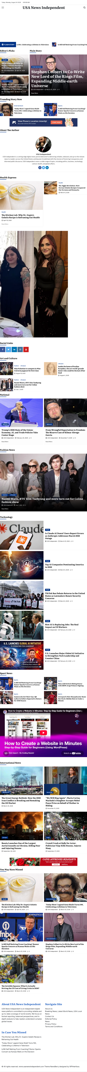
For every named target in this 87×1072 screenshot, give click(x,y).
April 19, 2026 (21, 70)
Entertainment (7, 81)
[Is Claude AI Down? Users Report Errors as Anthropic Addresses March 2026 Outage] (22, 535)
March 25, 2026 (21, 91)
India (48, 837)
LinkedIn (47, 167)
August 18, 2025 (20, 373)
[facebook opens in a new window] (2, 349)
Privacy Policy (50, 1024)
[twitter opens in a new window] (8, 349)
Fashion (16, 365)
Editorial (60, 105)
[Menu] (3, 7)
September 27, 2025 (53, 851)
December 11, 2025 (66, 438)
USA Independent (8, 70)
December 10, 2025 (53, 808)
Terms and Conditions (53, 1026)
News (47, 1021)
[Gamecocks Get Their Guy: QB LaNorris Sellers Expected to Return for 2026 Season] (6, 697)
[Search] (84, 7)
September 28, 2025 (9, 851)
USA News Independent (44, 7)
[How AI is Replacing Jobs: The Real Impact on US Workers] (22, 625)
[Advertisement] (43, 26)
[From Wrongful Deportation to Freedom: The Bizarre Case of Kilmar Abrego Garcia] (65, 412)
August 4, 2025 (64, 375)
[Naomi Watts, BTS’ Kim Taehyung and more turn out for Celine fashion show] (6, 384)
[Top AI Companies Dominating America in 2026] (22, 565)
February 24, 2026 (22, 438)
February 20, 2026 (65, 661)
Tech (47, 530)
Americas (49, 792)
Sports (16, 680)
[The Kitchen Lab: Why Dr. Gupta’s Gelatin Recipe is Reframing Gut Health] (21, 195)
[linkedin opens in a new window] (14, 349)
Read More (38, 93)
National (5, 424)
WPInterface (74, 1066)
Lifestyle (23, 365)
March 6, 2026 (64, 192)
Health (5, 60)
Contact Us (49, 1016)
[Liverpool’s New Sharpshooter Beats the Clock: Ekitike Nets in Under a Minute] (50, 697)
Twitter (43, 167)
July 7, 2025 (19, 389)
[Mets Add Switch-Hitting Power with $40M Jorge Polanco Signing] (50, 683)
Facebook (39, 167)
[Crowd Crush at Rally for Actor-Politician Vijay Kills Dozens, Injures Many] (65, 826)
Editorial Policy (51, 1019)
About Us (48, 1009)
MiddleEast (6, 792)
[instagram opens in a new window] (20, 349)
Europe (5, 837)
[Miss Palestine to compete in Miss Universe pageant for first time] (6, 368)
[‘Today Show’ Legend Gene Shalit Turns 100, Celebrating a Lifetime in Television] (65, 887)
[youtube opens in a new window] (26, 349)
